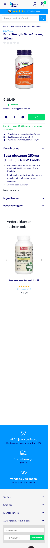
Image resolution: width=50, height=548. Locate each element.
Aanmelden (37, 537)
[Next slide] (41, 260)
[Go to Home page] (14, 4)
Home (5, 26)
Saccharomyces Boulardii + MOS (24, 280)
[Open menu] (5, 4)
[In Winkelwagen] (36, 117)
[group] (11, 43)
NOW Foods (8, 31)
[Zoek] (42, 18)
